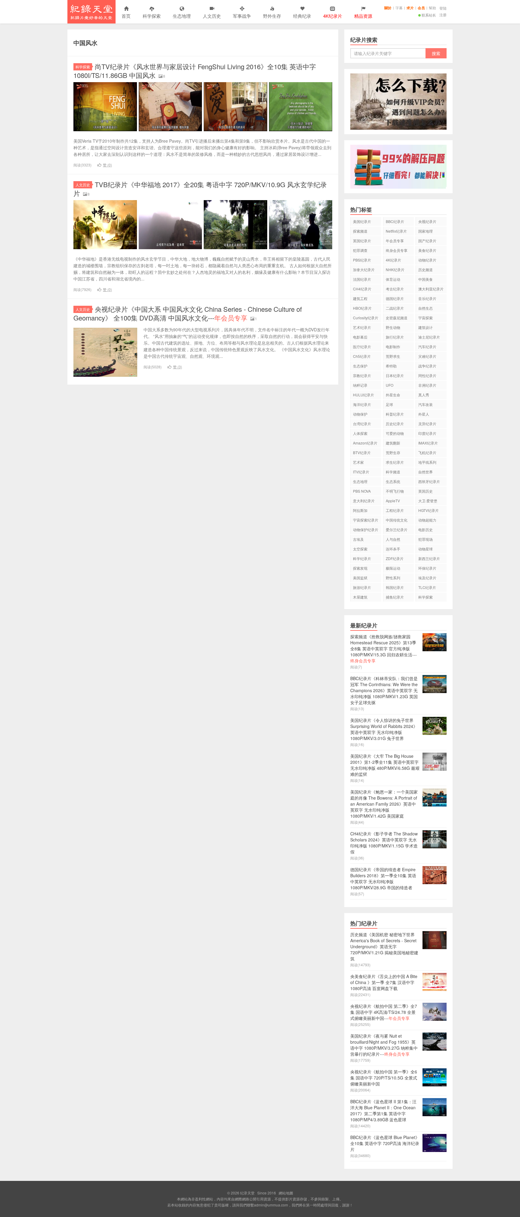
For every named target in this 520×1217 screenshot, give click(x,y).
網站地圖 (286, 1192)
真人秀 (423, 394)
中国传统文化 (396, 519)
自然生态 (425, 308)
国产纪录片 (427, 240)
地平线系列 (427, 462)
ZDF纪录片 (395, 558)
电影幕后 (360, 336)
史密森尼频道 (396, 317)
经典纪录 (302, 16)
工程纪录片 (395, 510)
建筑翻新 (393, 442)
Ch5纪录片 (362, 356)
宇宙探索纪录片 (365, 519)
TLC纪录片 (427, 587)
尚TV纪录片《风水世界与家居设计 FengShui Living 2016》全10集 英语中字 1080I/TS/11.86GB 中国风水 (194, 71)
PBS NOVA (362, 491)
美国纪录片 (362, 221)
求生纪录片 (395, 462)
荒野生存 (393, 452)
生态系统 (393, 481)
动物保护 (360, 414)
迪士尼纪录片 (429, 336)
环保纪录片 (427, 568)
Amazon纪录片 (365, 442)
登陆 (443, 8)
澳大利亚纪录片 (431, 288)
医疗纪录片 (362, 346)
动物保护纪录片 (365, 529)
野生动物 (393, 327)
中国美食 (425, 279)
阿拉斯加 (360, 510)
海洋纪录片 (362, 404)
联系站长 (429, 14)
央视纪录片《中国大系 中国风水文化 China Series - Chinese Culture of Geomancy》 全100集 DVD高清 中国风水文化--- (187, 313)
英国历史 (425, 491)
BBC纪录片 (395, 221)
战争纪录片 (427, 365)
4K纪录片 (393, 259)
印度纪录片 (427, 433)
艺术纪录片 (362, 327)
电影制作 (393, 346)
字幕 (399, 7)
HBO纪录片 (362, 308)
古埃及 (358, 539)
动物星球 (425, 548)
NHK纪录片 (395, 269)
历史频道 (425, 269)
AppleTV (393, 500)
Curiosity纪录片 (365, 317)
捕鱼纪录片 (395, 596)
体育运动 (393, 279)
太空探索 (360, 548)
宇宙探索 (425, 317)
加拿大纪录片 (364, 269)
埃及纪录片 (427, 577)
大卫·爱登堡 (427, 500)
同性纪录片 (427, 375)
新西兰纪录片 (429, 558)
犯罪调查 (360, 250)
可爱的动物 (395, 433)
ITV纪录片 (361, 471)
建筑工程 (360, 298)
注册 (443, 14)
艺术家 (358, 462)
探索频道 (360, 231)
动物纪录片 (427, 259)
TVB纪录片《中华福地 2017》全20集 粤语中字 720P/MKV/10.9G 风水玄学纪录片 (200, 189)
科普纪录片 (395, 414)
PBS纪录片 (362, 259)
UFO (389, 385)
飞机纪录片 (427, 452)
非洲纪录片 (427, 385)
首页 (126, 16)
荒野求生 (393, 356)
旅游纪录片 (362, 587)
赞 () (107, 164)
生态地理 (182, 16)
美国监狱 (360, 577)
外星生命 (393, 394)
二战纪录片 (395, 308)
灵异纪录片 (427, 423)
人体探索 (360, 433)
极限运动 (393, 568)
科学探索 (152, 16)
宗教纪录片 (362, 375)
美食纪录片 (427, 250)
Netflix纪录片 (396, 231)
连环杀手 (393, 548)
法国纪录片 (362, 279)
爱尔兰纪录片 (396, 529)
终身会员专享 (396, 250)
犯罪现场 (425, 539)
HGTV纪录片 (428, 510)
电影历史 (425, 529)
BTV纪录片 (362, 452)
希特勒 (391, 365)
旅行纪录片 (395, 336)
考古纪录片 (395, 288)
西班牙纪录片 (429, 481)
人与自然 (393, 539)
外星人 (423, 414)
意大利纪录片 (364, 500)
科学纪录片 (362, 558)
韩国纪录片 (395, 587)
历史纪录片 (395, 423)
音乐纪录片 (427, 298)
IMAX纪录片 (428, 442)
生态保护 (360, 365)
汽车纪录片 (427, 346)
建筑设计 (425, 327)
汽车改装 (425, 404)
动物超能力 (427, 519)
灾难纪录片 (427, 356)
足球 (389, 404)
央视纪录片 (427, 221)
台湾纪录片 (362, 423)
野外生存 (272, 16)
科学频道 (393, 471)
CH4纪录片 (362, 288)
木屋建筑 (360, 596)
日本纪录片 (395, 375)
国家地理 (425, 231)
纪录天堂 (91, 11)
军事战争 (242, 16)
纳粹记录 (360, 385)
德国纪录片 (395, 298)
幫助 (432, 7)
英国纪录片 (362, 240)
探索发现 (360, 568)
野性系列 (393, 577)
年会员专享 (395, 240)
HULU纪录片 (363, 394)
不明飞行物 (395, 491)
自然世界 (425, 471)
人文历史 (212, 16)
